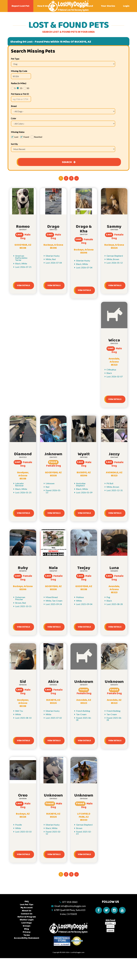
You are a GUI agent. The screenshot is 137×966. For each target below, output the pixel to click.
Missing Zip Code (19, 71)
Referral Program (27, 917)
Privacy (27, 932)
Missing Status (17, 132)
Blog (26, 929)
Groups (26, 926)
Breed (14, 106)
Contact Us (26, 913)
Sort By (14, 144)
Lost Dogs (26, 923)
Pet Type (15, 58)
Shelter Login (27, 919)
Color (13, 118)
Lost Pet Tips (26, 904)
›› (76, 178)
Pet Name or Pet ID (20, 94)
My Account (27, 907)
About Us (26, 910)
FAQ (27, 901)
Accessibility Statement (26, 938)
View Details (23, 285)
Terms (26, 935)
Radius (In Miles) (18, 83)
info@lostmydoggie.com (73, 906)
